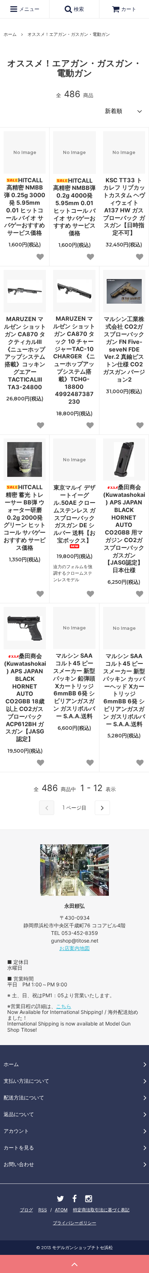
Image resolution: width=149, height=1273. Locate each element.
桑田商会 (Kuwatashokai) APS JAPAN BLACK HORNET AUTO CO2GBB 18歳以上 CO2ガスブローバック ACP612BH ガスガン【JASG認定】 (25, 697)
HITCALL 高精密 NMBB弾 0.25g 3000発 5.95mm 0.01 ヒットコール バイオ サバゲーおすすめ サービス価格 (24, 206)
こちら (63, 1006)
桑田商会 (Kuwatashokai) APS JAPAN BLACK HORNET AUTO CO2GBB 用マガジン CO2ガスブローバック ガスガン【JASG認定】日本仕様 (124, 528)
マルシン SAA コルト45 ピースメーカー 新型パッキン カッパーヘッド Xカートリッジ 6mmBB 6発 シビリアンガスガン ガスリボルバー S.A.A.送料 (124, 689)
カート (128, 9)
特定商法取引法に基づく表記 (101, 1209)
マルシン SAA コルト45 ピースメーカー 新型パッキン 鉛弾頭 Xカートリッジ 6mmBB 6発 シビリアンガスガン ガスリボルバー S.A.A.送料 (74, 685)
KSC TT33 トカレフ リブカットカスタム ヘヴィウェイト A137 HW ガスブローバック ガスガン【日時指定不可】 (124, 206)
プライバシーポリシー (74, 1223)
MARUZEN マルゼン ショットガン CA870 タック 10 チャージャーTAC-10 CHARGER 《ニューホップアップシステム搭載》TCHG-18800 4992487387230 (74, 360)
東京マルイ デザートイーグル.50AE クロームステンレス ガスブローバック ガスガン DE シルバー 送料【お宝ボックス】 (74, 514)
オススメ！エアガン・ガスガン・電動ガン (68, 34)
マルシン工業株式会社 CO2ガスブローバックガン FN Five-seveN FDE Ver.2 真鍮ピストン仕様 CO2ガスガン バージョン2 (124, 349)
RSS (42, 1209)
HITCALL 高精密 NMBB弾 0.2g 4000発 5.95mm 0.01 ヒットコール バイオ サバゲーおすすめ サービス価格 (74, 207)
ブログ (26, 1209)
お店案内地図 (74, 948)
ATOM (61, 1209)
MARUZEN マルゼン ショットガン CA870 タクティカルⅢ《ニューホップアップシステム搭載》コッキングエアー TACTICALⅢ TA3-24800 (25, 352)
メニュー (28, 9)
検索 (78, 9)
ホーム (10, 34)
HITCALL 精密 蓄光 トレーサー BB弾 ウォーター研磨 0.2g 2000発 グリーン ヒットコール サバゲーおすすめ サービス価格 (25, 517)
